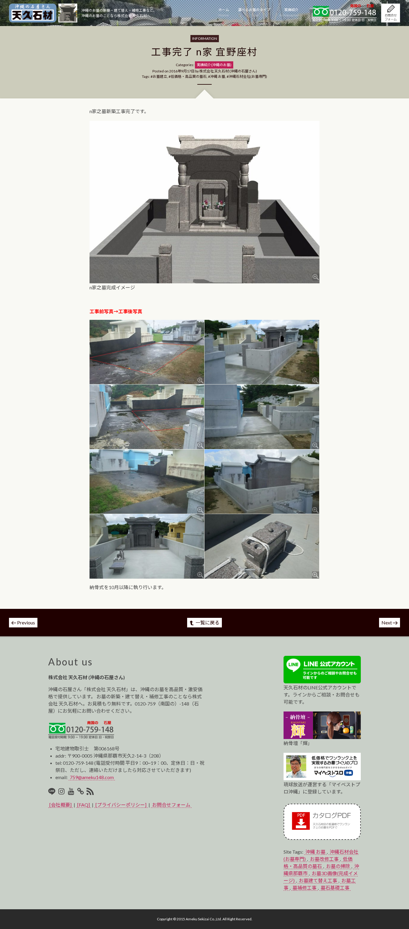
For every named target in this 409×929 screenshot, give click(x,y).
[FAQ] (83, 805)
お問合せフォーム (171, 805)
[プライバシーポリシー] (121, 805)
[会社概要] (60, 805)
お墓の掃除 (338, 866)
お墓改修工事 (324, 859)
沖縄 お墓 (217, 76)
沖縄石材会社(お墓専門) (248, 76)
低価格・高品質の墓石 (189, 76)
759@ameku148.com (92, 777)
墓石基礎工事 (335, 887)
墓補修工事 (304, 887)
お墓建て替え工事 (318, 880)
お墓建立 (160, 76)
